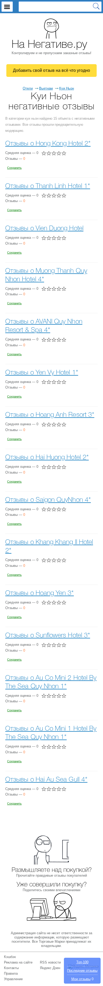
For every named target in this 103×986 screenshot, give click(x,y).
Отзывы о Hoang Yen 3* (39, 593)
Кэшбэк (10, 957)
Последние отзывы (82, 971)
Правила (11, 973)
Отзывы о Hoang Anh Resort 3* (49, 415)
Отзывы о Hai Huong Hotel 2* (47, 458)
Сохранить (14, 167)
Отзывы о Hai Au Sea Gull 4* (46, 780)
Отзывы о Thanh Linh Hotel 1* (47, 186)
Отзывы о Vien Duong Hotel (44, 229)
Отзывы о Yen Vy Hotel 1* (41, 373)
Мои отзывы (81, 979)
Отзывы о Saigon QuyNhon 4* (48, 500)
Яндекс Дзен (50, 968)
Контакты (11, 968)
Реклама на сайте (18, 962)
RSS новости (50, 962)
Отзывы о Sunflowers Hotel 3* (47, 636)
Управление (13, 979)
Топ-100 (82, 962)
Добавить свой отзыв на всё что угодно (51, 70)
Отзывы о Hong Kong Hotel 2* (48, 144)
